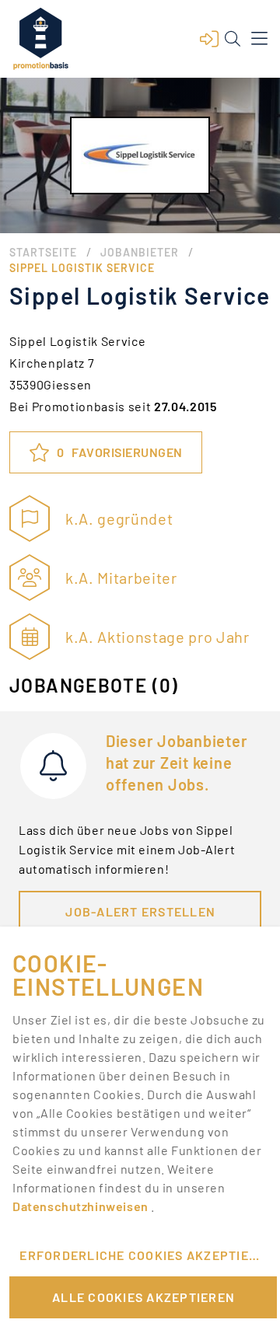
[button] (209, 39)
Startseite (43, 252)
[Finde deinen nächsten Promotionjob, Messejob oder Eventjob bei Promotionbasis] (40, 39)
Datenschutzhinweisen (81, 1206)
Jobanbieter (139, 252)
